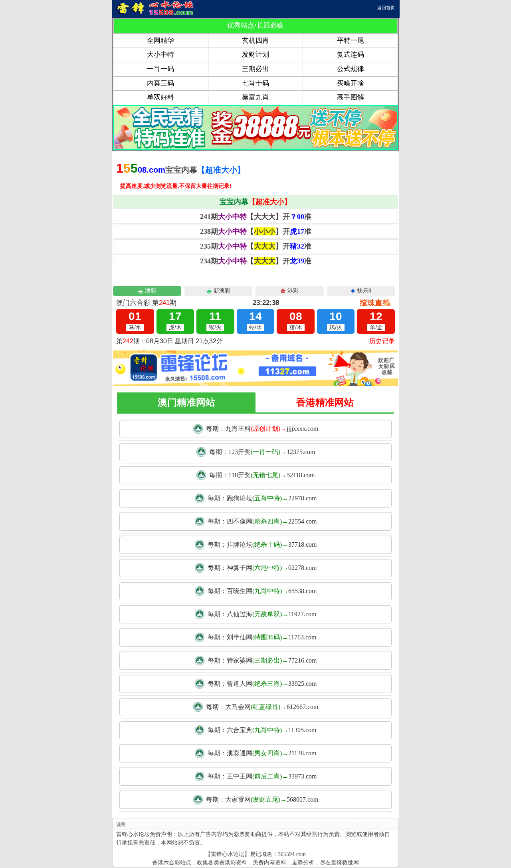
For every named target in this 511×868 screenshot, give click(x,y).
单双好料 (160, 97)
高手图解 (350, 97)
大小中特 (160, 54)
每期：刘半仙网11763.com (262, 637)
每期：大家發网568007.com (262, 799)
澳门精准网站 (186, 402)
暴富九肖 (255, 97)
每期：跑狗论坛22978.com (262, 498)
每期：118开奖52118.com (262, 475)
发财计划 (255, 54)
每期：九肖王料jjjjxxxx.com (262, 428)
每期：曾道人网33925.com (262, 683)
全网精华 (160, 40)
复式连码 (350, 54)
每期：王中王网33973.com (262, 776)
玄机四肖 (255, 40)
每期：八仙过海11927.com (262, 614)
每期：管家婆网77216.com (262, 660)
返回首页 (386, 8)
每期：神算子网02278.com (262, 567)
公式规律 (350, 69)
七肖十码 (255, 83)
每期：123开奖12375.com (262, 451)
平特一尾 (350, 40)
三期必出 (255, 69)
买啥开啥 (350, 83)
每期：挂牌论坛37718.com (262, 544)
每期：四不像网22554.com (262, 521)
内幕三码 (160, 83)
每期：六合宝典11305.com (262, 730)
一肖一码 (160, 69)
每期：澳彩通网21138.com (262, 753)
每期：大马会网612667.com (262, 706)
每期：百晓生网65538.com (262, 590)
